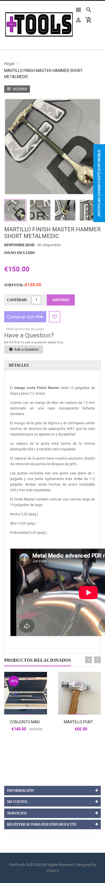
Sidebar (19, 89)
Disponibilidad (19, 245)
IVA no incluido (19, 253)
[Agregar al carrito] (31, 711)
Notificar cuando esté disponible (99, 183)
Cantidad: (17, 300)
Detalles (19, 365)
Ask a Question (26, 349)
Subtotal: (14, 285)
